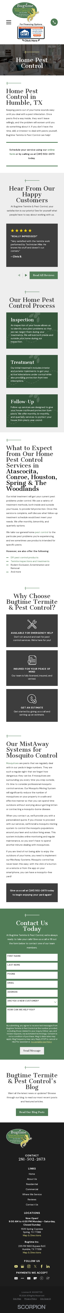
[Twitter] (35, 1266)
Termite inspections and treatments (30, 561)
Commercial (32, 1189)
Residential (32, 1184)
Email (10, 983)
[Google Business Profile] (22, 1266)
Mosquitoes (12, 763)
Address (12, 992)
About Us (32, 1179)
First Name (14, 956)
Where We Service (32, 1194)
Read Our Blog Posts (32, 1112)
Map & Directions (32, 1235)
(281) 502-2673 (45, 154)
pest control (42, 532)
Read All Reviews (43, 275)
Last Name (13, 965)
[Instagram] (29, 1266)
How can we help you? (21, 1009)
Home (32, 1173)
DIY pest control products (24, 557)
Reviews (32, 1199)
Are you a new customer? (23, 1001)
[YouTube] (16, 1266)
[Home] (26, 12)
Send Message (32, 1050)
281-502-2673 (31, 1159)
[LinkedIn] (48, 1266)
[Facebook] (41, 1266)
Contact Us (32, 1204)
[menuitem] (17, 1299)
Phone (11, 974)
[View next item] (26, 275)
